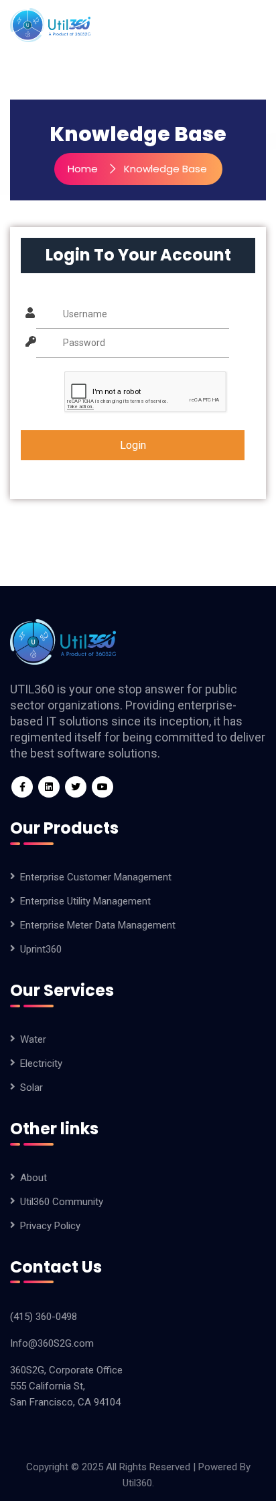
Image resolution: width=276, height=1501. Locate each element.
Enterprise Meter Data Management (98, 925)
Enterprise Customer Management (95, 877)
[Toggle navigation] (259, 25)
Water (33, 1039)
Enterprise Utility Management (85, 901)
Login (133, 445)
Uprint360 (41, 949)
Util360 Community (61, 1202)
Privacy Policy (50, 1226)
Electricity (41, 1063)
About (33, 1178)
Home (83, 169)
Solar (31, 1087)
